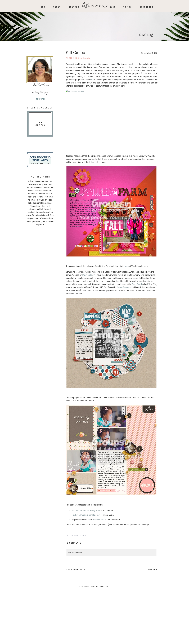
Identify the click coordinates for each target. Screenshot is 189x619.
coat (92, 79)
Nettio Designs (124, 287)
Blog (113, 7)
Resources (146, 7)
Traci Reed (137, 284)
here (127, 266)
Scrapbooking (84, 58)
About (57, 7)
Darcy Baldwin (88, 275)
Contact (74, 7)
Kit (89, 519)
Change (151, 569)
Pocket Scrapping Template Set (86, 515)
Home (42, 7)
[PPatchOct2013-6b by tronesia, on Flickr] (111, 121)
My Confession (76, 569)
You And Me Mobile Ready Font (86, 510)
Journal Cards (98, 519)
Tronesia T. (105, 586)
